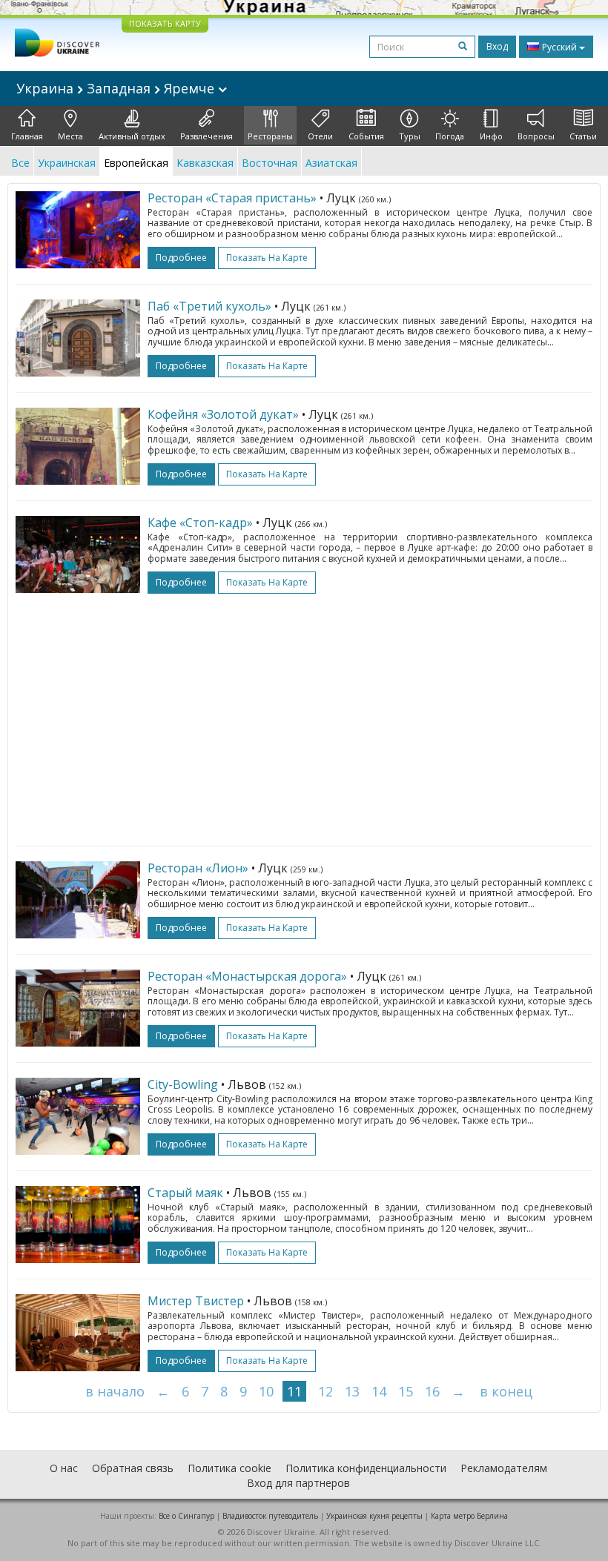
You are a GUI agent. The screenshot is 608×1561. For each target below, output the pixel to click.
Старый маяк (185, 1192)
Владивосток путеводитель (270, 1516)
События (366, 136)
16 (432, 1391)
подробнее (181, 257)
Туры (409, 136)
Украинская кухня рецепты (374, 1516)
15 (405, 1391)
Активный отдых (132, 136)
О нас (64, 1468)
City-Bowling (183, 1084)
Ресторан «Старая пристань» (232, 198)
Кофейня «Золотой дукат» (223, 414)
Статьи (583, 136)
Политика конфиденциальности (365, 1468)
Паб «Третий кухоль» (209, 306)
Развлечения (206, 136)
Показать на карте (267, 257)
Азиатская (331, 163)
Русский (559, 47)
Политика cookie (229, 1468)
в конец (506, 1391)
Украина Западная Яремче (117, 88)
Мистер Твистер (196, 1301)
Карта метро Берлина (469, 1516)
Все (20, 163)
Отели (320, 136)
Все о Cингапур (186, 1516)
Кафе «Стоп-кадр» (200, 522)
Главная (27, 136)
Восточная (269, 163)
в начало (115, 1391)
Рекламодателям (503, 1468)
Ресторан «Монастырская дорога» (247, 976)
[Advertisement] (304, 712)
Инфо (491, 136)
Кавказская (205, 163)
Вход (497, 46)
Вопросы (536, 136)
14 (378, 1391)
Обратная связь (133, 1468)
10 (266, 1391)
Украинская (67, 163)
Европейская (136, 163)
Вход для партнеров (298, 1483)
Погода (449, 136)
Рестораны (270, 136)
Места (70, 136)
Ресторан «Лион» (198, 868)
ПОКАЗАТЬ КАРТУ (165, 23)
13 (352, 1391)
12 (325, 1391)
